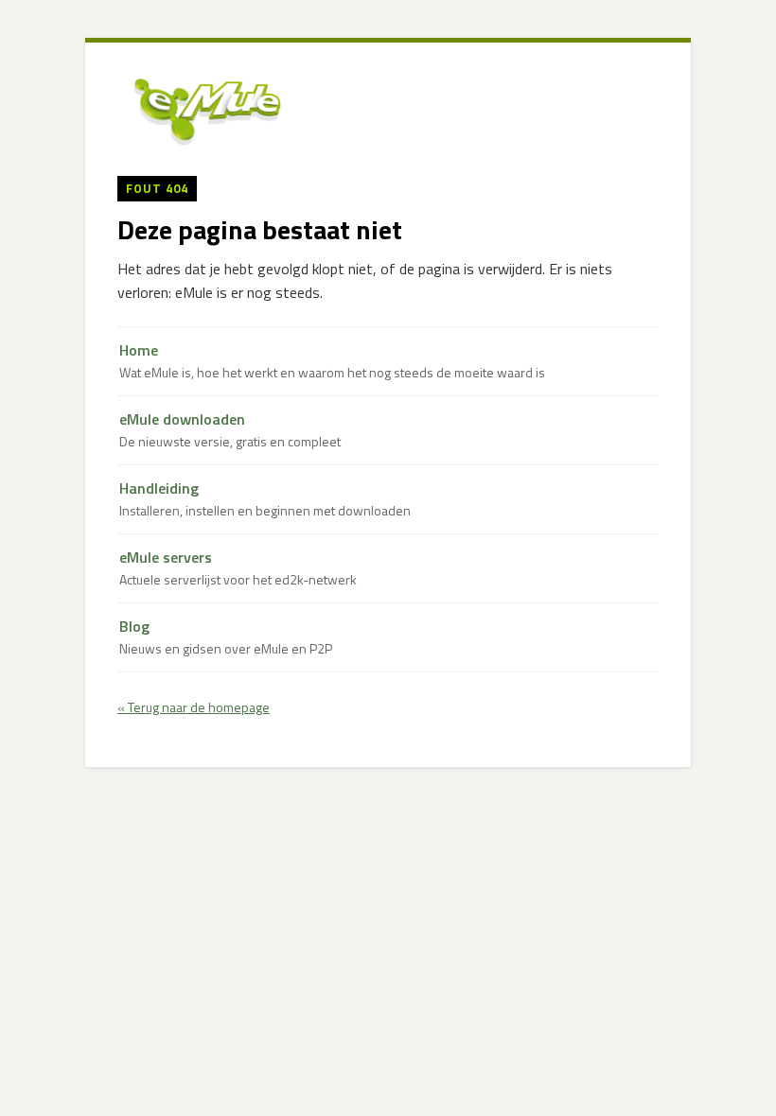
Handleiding (265, 499)
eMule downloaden (230, 430)
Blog (225, 637)
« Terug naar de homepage (193, 707)
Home (332, 361)
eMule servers (238, 568)
